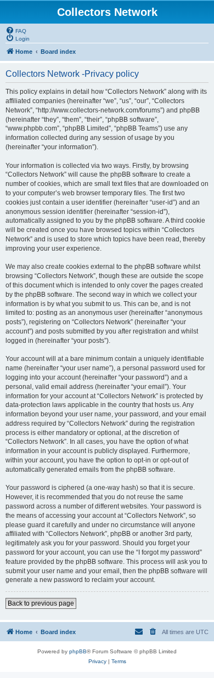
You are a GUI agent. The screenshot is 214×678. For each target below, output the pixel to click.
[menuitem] (15, 30)
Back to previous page (41, 603)
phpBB (78, 651)
